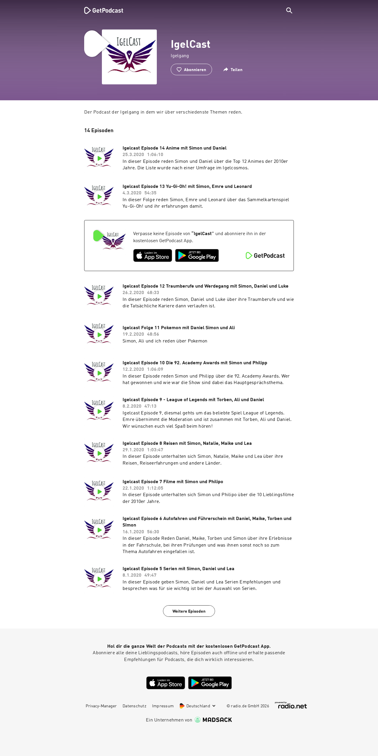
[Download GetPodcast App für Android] (197, 255)
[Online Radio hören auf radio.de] (291, 705)
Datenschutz (134, 706)
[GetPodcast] (99, 10)
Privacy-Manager (101, 706)
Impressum (163, 706)
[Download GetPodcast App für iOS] (152, 255)
